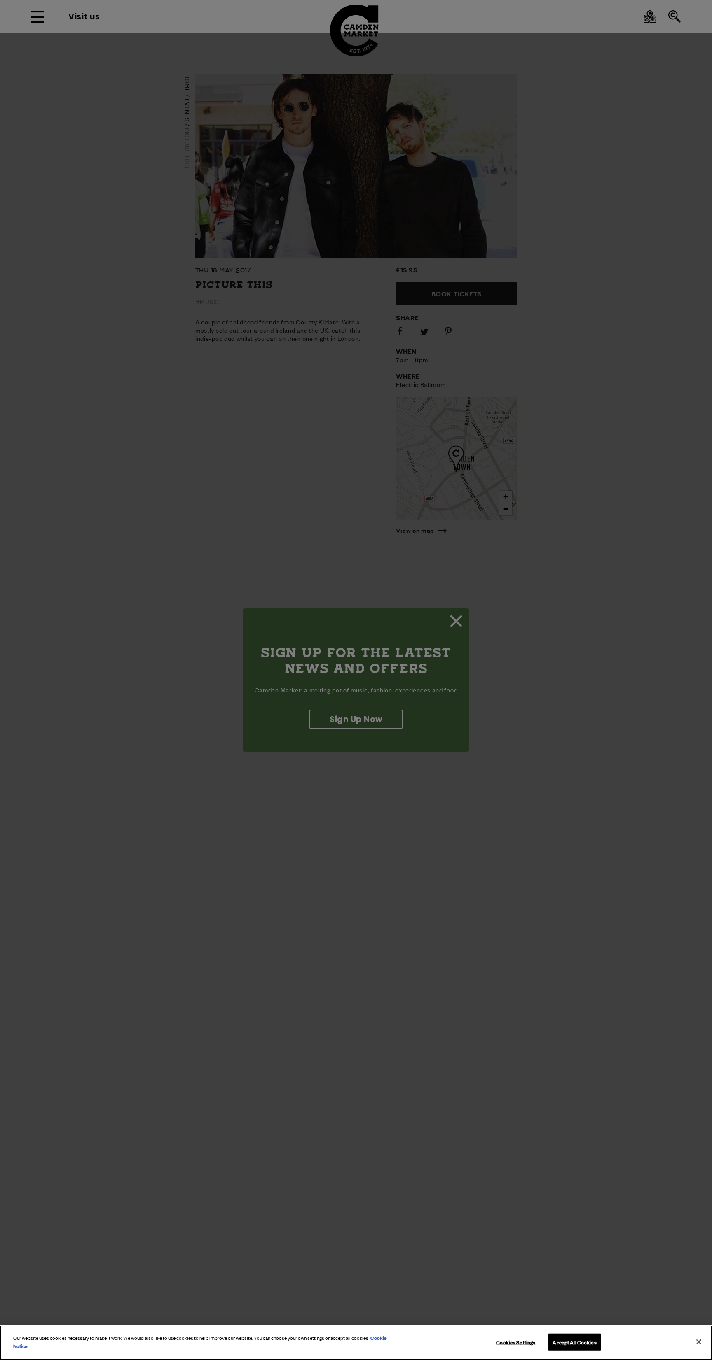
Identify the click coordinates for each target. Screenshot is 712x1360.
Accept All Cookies (574, 1342)
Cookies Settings (515, 1342)
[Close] (699, 1342)
